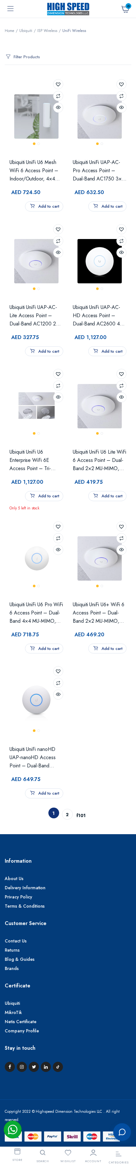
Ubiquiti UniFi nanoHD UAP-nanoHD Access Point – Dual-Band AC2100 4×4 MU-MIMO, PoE (36, 758)
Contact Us (16, 941)
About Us (14, 878)
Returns (12, 950)
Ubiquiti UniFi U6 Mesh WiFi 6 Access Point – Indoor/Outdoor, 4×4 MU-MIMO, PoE (33, 171)
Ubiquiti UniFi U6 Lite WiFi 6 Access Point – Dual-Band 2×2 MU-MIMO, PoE (99, 460)
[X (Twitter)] (34, 1067)
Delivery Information (25, 888)
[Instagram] (22, 1067)
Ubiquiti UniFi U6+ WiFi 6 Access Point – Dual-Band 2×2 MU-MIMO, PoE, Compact (98, 613)
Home (9, 31)
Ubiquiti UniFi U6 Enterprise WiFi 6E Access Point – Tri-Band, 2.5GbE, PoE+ (32, 460)
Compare (58, 96)
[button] (58, 84)
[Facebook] (10, 1067)
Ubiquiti (25, 31)
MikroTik (13, 1012)
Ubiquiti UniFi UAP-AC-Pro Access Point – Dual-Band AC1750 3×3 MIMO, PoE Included (99, 171)
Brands (12, 968)
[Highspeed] (68, 9)
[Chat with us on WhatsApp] (13, 1129)
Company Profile (22, 1031)
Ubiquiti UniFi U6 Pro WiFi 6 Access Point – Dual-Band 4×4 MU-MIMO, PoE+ (36, 613)
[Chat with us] (122, 1132)
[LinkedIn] (46, 1067)
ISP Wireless (47, 31)
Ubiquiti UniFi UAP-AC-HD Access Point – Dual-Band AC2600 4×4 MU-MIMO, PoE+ (99, 316)
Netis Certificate (20, 1021)
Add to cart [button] (48, 206)
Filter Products (27, 57)
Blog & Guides (19, 959)
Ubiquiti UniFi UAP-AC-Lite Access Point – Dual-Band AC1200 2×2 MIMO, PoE (35, 316)
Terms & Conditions (25, 906)
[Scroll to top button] (126, 1111)
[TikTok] (58, 1067)
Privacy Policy (18, 897)
